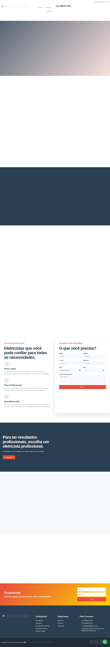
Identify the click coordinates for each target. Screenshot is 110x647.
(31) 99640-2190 (63, 6)
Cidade (85, 353)
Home (41, 7)
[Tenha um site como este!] (38, 642)
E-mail (61, 360)
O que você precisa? (65, 374)
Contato (49, 11)
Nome (61, 353)
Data (60, 367)
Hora (84, 367)
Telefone (86, 360)
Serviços (49, 7)
